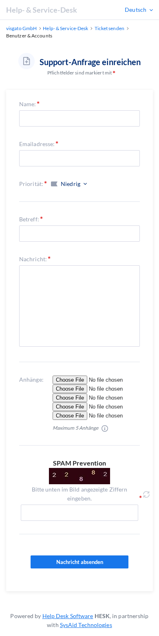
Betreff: (29, 219)
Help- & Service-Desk (41, 9)
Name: (27, 104)
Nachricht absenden (79, 562)
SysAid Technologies (86, 624)
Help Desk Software (67, 615)
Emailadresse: (37, 143)
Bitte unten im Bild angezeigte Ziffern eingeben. (80, 494)
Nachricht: (33, 259)
